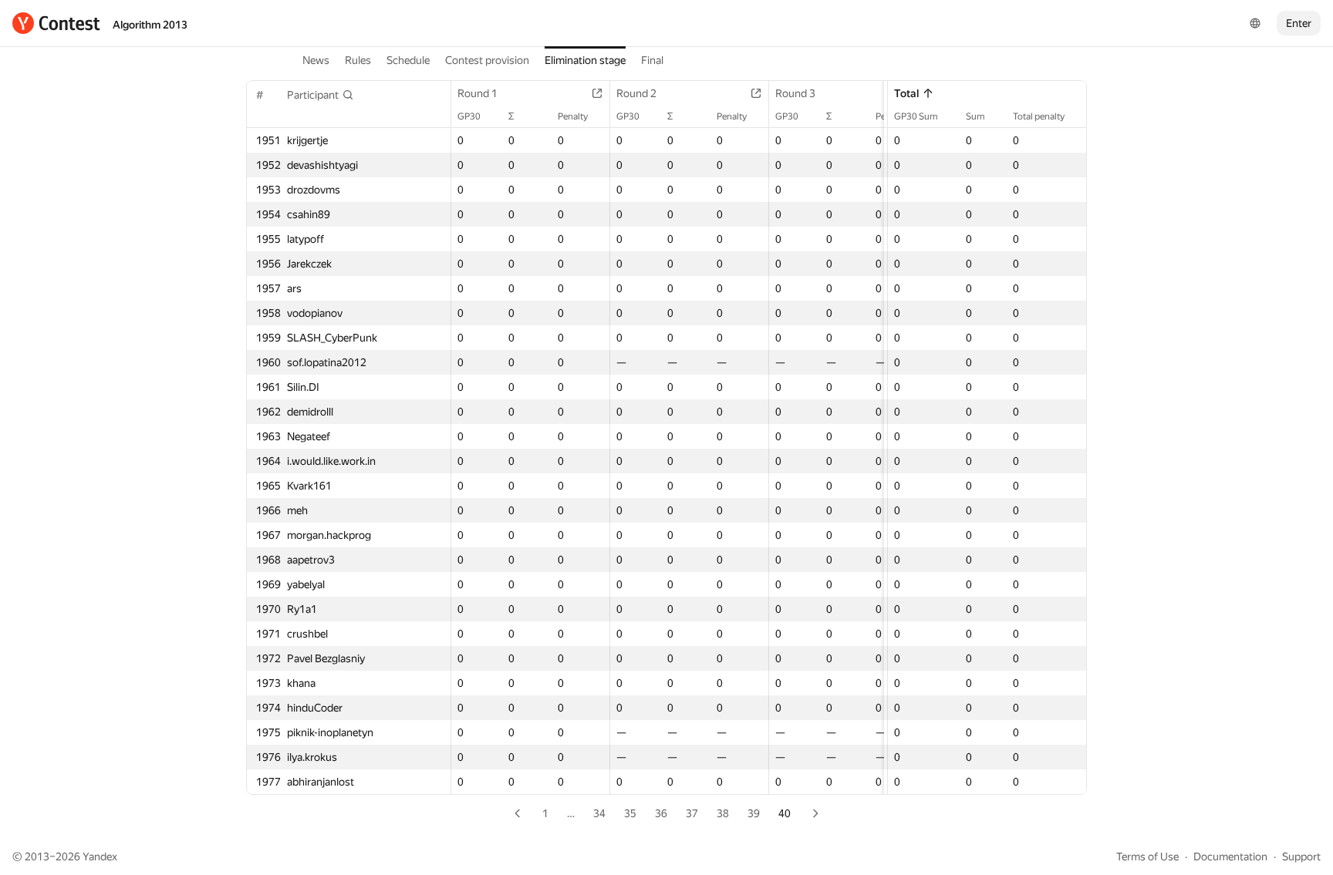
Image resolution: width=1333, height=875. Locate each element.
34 (599, 813)
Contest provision (487, 60)
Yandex (100, 856)
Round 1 (477, 93)
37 (692, 813)
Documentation (1230, 856)
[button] (320, 95)
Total (906, 93)
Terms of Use (1147, 856)
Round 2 (636, 93)
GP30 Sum (916, 116)
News (315, 60)
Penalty (573, 116)
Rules (358, 60)
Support (1301, 856)
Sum (975, 116)
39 (753, 813)
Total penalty (1039, 116)
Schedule (408, 60)
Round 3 (795, 93)
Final (652, 60)
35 (630, 813)
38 (723, 813)
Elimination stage (585, 60)
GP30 (469, 116)
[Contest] (56, 23)
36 (661, 813)
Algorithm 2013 (150, 25)
